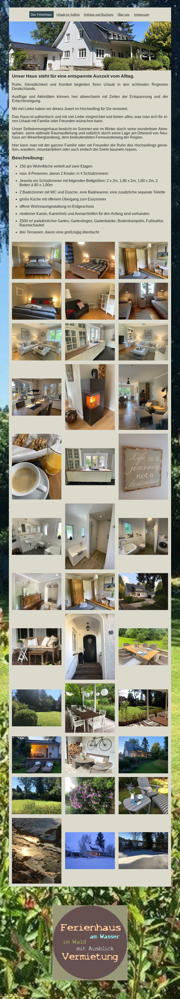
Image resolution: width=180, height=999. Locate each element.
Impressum (141, 14)
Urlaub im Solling (67, 14)
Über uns (123, 14)
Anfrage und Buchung (98, 14)
